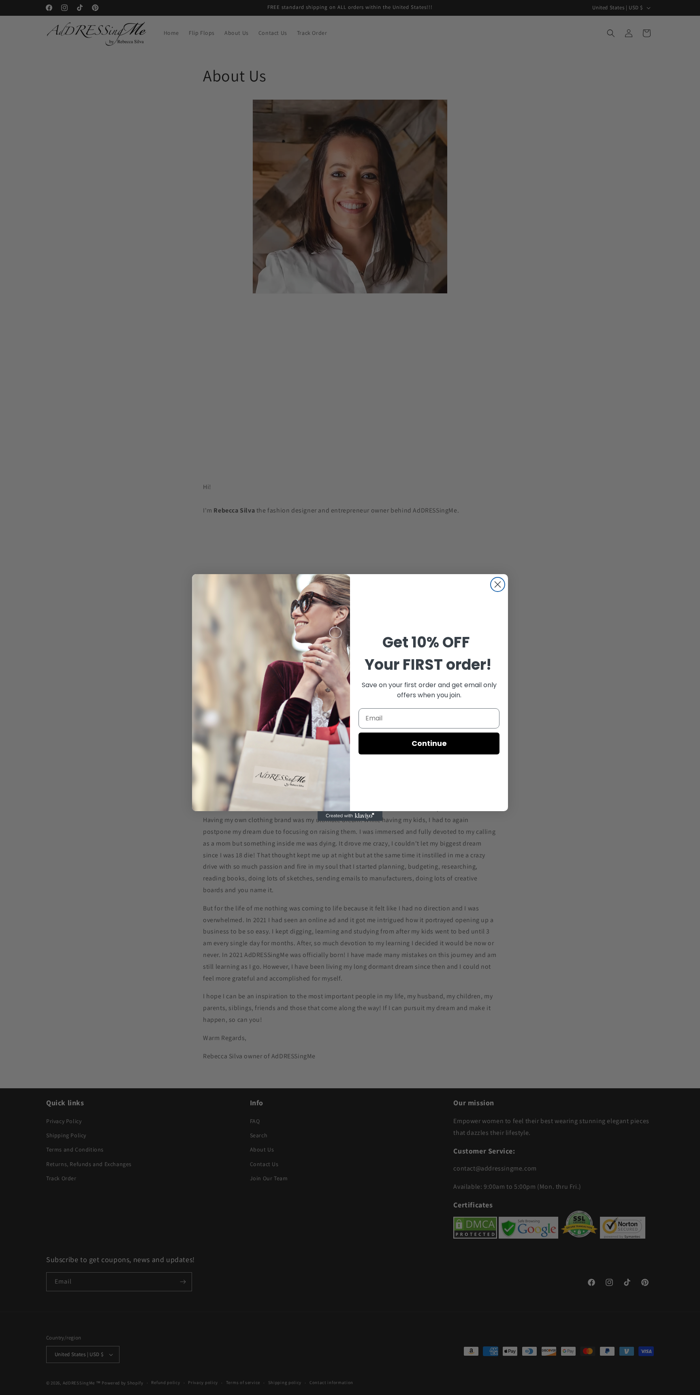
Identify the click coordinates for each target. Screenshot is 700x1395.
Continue (429, 743)
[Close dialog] (498, 584)
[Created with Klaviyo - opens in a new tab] (350, 816)
